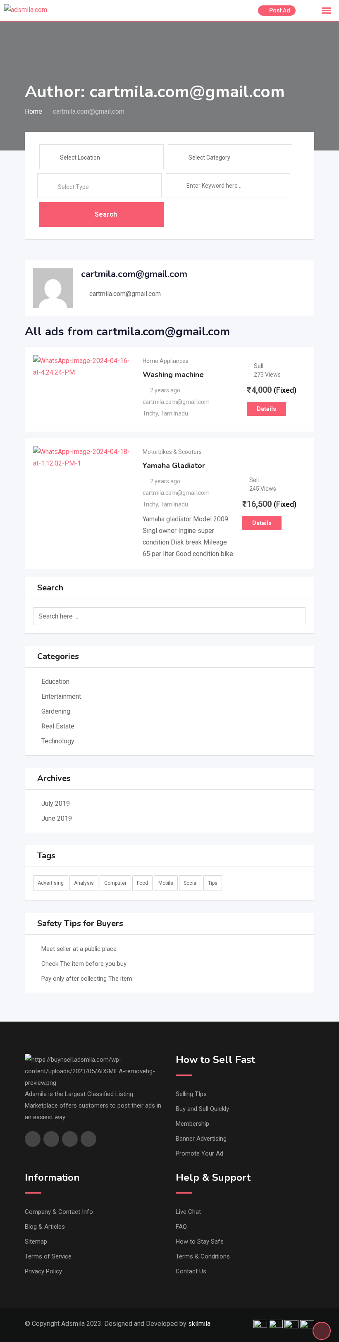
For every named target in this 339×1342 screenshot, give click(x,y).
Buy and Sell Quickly (202, 1109)
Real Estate (57, 726)
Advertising (51, 883)
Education (55, 681)
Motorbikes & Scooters (172, 452)
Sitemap (36, 1241)
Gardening (55, 711)
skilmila (199, 1324)
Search (106, 214)
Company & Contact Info (59, 1211)
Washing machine (173, 375)
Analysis (84, 883)
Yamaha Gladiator (174, 465)
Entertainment (61, 696)
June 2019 (56, 818)
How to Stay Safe (200, 1241)
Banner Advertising (201, 1138)
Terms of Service (48, 1256)
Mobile (165, 883)
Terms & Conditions (203, 1256)
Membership (192, 1123)
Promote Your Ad (199, 1153)
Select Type (73, 187)
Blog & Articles (45, 1226)
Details (266, 409)
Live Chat (188, 1211)
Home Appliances (166, 361)
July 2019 (55, 803)
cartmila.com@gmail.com (125, 294)
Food (142, 883)
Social (191, 883)
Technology (57, 741)
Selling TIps (191, 1094)
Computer (115, 883)
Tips (212, 883)
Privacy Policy (43, 1271)
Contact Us (191, 1271)
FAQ (181, 1226)
